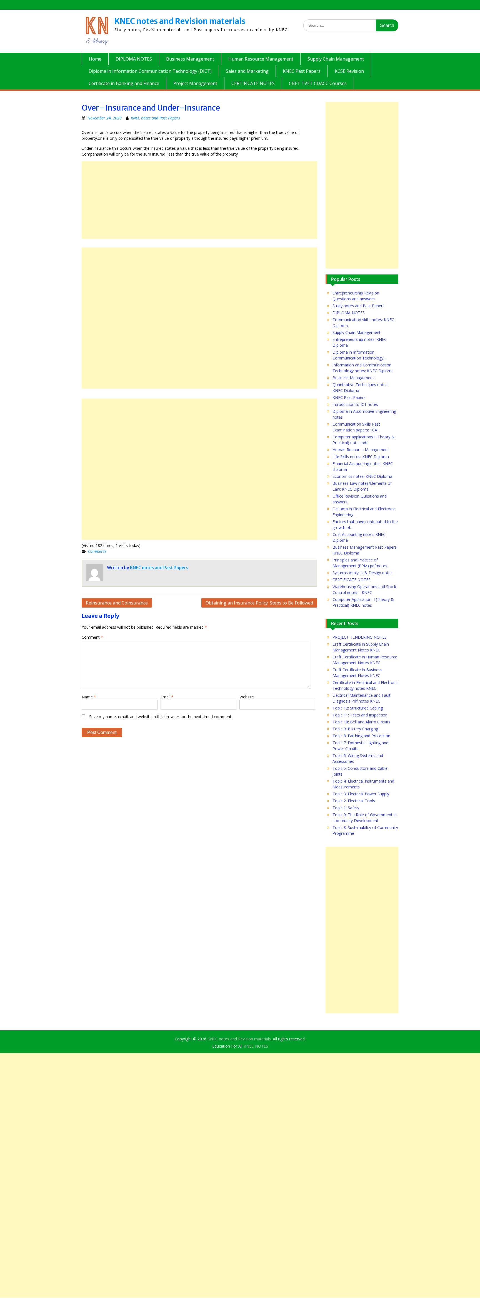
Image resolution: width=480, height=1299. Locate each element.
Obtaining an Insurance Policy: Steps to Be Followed (259, 603)
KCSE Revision (349, 71)
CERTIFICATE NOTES (253, 83)
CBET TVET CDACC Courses (318, 83)
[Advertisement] (199, 200)
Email (167, 697)
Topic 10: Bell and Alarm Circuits (361, 722)
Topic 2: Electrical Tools (353, 800)
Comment (92, 637)
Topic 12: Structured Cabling (357, 708)
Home (95, 59)
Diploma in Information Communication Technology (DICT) (150, 71)
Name (89, 697)
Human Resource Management (260, 59)
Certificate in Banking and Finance (124, 83)
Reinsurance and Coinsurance (117, 603)
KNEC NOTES (256, 1046)
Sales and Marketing (247, 71)
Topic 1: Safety (345, 807)
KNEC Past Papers (302, 71)
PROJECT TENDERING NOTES (359, 637)
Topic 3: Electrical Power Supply (360, 793)
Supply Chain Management (336, 59)
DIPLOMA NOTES (134, 59)
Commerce (97, 551)
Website (246, 697)
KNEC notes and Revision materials (180, 21)
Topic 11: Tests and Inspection (360, 715)
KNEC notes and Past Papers (155, 118)
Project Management (195, 83)
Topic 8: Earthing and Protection (361, 735)
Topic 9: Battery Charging (355, 728)
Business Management (190, 59)
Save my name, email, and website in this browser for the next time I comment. (160, 716)
